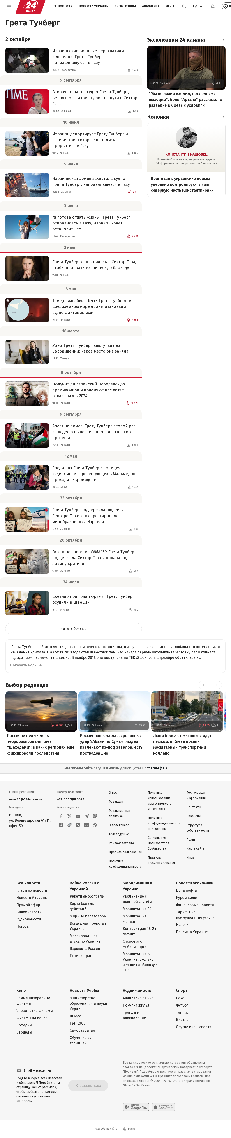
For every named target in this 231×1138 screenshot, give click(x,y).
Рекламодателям (121, 843)
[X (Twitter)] (69, 816)
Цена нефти (186, 890)
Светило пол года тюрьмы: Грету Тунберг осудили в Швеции (93, 599)
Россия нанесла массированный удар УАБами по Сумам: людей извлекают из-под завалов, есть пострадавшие (111, 744)
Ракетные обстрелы (87, 896)
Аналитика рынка (138, 998)
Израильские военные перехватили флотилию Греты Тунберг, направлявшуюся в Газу (88, 56)
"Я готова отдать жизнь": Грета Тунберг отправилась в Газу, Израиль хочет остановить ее (91, 223)
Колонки (158, 117)
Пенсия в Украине (192, 932)
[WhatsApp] (78, 825)
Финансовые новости (195, 905)
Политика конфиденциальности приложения (164, 823)
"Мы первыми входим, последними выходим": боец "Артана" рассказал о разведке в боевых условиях (185, 99)
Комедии (24, 1025)
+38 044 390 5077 (70, 799)
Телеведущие (119, 834)
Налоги (182, 925)
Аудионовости (28, 919)
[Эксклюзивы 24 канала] (223, 40)
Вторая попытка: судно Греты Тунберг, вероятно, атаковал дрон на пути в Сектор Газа (94, 97)
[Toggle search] (184, 6)
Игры (170, 6)
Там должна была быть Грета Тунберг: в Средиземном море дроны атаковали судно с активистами (91, 306)
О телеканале (119, 825)
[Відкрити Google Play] (136, 1107)
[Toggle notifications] (212, 6)
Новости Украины (94, 6)
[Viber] (61, 825)
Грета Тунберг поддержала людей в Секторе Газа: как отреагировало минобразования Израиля (87, 515)
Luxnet (132, 1128)
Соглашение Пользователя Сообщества (158, 843)
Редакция (116, 802)
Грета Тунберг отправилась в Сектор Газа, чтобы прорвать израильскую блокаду (94, 264)
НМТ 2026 (78, 1023)
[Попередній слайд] (204, 685)
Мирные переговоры (88, 916)
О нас (113, 793)
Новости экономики (194, 883)
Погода (22, 926)
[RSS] (95, 825)
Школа (75, 1016)
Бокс (180, 998)
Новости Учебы (84, 990)
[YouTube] (78, 816)
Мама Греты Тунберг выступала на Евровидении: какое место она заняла (90, 348)
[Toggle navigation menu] (9, 6)
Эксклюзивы (125, 6)
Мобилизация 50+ (138, 909)
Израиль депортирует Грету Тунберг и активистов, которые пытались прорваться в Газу (90, 139)
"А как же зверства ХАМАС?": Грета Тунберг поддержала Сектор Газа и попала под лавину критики (94, 557)
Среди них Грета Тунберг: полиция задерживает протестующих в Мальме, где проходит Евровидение (94, 473)
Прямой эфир (28, 905)
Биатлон (183, 1020)
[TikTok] (69, 825)
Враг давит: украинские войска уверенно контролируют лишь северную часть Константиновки (182, 184)
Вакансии (194, 816)
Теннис (182, 1012)
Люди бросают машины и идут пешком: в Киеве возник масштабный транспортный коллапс (182, 744)
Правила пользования (125, 852)
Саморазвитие (82, 1030)
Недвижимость (137, 990)
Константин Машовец (186, 154)
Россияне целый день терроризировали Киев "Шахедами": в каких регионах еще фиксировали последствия (40, 744)
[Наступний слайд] (216, 685)
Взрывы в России (85, 948)
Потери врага (82, 956)
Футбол (182, 1005)
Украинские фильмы (34, 1011)
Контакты (194, 807)
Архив (191, 839)
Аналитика (150, 6)
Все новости (61, 6)
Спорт (181, 990)
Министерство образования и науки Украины (88, 1003)
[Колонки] (223, 117)
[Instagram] (95, 816)
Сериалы (24, 1032)
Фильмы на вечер (32, 1018)
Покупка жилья (136, 1005)
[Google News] (86, 825)
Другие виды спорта (193, 1027)
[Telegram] (86, 816)
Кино (21, 990)
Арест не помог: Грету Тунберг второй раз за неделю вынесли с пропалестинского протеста (94, 432)
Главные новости (31, 890)
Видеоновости (29, 912)
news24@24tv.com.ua (25, 799)
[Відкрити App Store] (163, 1107)
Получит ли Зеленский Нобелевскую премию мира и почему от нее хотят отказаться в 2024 (88, 390)
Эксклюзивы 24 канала (176, 40)
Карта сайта (195, 848)
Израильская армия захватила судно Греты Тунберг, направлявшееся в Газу (91, 181)
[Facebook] (61, 816)
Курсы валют (187, 897)
